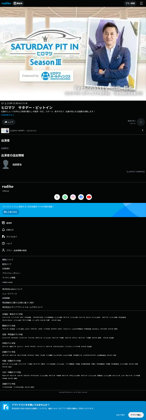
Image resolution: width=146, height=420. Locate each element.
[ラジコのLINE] (65, 197)
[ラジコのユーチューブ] (89, 197)
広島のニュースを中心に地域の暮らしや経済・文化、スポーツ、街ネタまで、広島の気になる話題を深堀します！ (48, 111)
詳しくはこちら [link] (10, 212)
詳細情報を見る (7, 114)
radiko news (7, 282)
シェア (10, 122)
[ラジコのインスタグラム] (73, 197)
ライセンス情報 (8, 277)
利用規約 (6, 268)
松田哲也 (5, 148)
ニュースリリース (9, 293)
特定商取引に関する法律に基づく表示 (18, 302)
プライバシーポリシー (11, 273)
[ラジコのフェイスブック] (81, 197)
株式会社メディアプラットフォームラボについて (22, 307)
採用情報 (6, 298)
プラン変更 (130, 3)
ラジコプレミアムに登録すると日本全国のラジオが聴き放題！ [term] (28, 206)
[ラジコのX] (57, 197)
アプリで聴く (136, 415)
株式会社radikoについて (12, 289)
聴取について (7, 259)
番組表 (19, 3)
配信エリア (7, 264)
